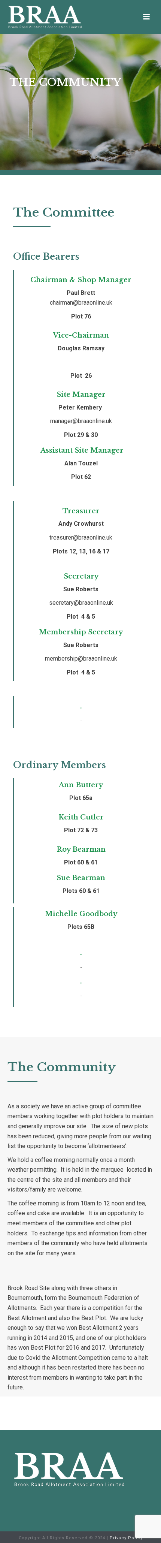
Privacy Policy (126, 1538)
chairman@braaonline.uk (81, 302)
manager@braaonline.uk (81, 421)
